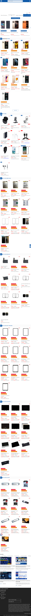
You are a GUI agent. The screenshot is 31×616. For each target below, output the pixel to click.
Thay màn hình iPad (12, 608)
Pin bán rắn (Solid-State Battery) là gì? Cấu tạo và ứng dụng (7, 581)
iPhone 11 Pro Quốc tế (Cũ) (24, 69)
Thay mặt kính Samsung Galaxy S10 (15, 230)
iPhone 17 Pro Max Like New (14, 32)
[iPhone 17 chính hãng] (25, 25)
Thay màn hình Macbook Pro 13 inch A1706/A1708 (5, 435)
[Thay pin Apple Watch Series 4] (25, 260)
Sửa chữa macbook (6, 401)
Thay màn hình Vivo (21, 611)
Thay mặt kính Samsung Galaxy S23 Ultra (5, 230)
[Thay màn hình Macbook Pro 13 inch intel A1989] (15, 426)
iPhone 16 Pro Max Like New (4, 32)
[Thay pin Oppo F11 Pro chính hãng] (5, 184)
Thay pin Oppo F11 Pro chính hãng (4, 193)
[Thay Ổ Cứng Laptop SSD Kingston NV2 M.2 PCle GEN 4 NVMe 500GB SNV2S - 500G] (5, 520)
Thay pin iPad (17, 609)
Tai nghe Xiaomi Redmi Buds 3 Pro (5, 126)
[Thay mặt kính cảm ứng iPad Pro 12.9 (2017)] (25, 368)
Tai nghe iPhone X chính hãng (15, 140)
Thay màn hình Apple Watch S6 (25, 304)
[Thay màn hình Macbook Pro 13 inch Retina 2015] (25, 407)
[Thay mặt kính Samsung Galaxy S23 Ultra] (5, 221)
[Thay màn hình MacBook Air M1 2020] (5, 407)
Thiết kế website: (26, 613)
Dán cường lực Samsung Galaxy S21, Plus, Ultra (15, 156)
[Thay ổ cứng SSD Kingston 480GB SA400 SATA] (25, 483)
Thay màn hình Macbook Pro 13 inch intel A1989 (15, 435)
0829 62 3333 (2, 598)
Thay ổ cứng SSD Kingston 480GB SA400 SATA (24, 493)
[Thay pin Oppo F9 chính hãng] (25, 184)
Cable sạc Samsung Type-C (24, 140)
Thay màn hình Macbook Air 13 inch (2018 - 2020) (25, 435)
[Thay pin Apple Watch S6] (5, 260)
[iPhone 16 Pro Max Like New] (5, 25)
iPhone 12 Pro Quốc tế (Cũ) (4, 52)
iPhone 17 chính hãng (23, 32)
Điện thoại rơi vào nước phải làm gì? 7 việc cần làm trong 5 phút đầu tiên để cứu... (23, 566)
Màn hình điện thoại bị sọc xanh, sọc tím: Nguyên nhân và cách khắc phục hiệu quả (7, 566)
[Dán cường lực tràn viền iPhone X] (25, 150)
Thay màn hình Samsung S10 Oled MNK (5, 248)
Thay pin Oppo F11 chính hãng (15, 193)
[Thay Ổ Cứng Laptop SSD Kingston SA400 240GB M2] (25, 502)
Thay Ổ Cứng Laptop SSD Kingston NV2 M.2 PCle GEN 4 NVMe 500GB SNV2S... (5, 529)
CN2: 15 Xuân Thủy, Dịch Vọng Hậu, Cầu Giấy (3, 595)
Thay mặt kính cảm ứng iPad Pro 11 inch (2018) (15, 377)
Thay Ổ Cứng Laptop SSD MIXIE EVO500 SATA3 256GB (5, 548)
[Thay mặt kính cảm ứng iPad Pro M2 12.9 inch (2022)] (25, 331)
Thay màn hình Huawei (15, 611)
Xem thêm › (6, 556)
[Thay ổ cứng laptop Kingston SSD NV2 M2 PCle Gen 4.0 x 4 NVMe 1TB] (5, 483)
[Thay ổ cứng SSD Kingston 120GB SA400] (15, 502)
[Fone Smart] (1, 1)
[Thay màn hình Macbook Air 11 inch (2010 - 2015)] (5, 444)
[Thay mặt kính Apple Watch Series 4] (5, 295)
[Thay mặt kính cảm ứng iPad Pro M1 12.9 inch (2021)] (15, 350)
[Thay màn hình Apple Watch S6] (25, 295)
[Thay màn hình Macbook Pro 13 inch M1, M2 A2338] (15, 407)
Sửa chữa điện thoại (7, 178)
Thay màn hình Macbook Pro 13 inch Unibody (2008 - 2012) (15, 453)
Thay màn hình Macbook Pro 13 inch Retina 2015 (25, 417)
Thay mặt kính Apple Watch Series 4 (5, 305)
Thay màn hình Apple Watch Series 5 (4, 320)
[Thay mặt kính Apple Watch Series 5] (25, 278)
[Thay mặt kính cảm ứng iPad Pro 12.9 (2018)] (5, 368)
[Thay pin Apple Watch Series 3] (5, 278)
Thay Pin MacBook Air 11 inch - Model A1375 (25, 453)
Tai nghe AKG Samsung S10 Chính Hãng (4, 172)
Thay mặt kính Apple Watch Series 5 (25, 284)
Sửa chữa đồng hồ (6, 254)
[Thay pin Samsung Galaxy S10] (25, 202)
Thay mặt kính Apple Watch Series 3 (15, 305)
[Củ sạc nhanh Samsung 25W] (5, 150)
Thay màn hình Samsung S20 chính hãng (25, 230)
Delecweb (30, 613)
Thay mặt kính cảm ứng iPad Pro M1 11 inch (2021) (25, 359)
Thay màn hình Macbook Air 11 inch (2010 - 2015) (5, 453)
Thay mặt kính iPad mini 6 (14, 340)
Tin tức (1, 554)
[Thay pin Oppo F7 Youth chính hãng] (5, 202)
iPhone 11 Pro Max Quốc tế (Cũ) (15, 69)
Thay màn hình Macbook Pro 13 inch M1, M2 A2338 (15, 417)
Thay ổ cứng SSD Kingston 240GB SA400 (4, 511)
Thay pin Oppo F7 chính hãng (15, 211)
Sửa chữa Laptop (6, 477)
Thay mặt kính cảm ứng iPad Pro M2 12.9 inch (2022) (25, 341)
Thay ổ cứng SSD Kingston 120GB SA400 (14, 511)
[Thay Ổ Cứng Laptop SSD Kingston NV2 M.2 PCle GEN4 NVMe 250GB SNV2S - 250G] (15, 520)
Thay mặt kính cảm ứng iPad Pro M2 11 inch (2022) (5, 359)
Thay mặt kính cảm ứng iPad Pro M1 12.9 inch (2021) (15, 359)
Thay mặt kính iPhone (24, 605)
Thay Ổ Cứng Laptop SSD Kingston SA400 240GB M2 (24, 511)
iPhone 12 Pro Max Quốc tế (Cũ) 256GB (5, 104)
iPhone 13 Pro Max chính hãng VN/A (15, 53)
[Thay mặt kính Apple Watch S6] (15, 278)
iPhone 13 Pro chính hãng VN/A (25, 52)
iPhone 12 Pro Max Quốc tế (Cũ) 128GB (25, 87)
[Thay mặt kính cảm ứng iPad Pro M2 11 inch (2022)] (5, 350)
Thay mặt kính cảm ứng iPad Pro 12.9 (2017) (25, 377)
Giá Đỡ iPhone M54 (13, 125)
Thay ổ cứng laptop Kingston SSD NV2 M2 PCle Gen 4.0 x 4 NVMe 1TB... (5, 493)
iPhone (6, 38)
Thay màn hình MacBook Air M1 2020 (5, 417)
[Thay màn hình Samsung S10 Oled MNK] (5, 239)
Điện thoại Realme (25, 604)
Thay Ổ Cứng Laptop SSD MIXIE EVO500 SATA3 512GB (25, 529)
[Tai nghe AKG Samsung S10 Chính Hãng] (5, 166)
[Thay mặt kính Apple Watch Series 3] (15, 295)
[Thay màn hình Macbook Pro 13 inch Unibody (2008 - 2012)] (15, 444)
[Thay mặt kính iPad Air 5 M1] (5, 331)
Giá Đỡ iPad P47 (23, 125)
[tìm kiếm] (22, 1)
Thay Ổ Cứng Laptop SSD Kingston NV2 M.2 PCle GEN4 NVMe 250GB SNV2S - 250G (15, 529)
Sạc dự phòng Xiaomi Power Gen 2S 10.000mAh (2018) (5, 141)
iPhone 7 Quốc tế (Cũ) (14, 86)
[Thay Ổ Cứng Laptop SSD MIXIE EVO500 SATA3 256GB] (5, 538)
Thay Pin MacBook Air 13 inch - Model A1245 (5, 472)
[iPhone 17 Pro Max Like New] (15, 25)
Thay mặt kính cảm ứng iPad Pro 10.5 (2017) (5, 396)
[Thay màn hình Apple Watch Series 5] (5, 314)
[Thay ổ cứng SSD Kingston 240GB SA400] (5, 502)
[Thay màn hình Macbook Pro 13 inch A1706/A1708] (5, 426)
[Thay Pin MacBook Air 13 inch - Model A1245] (5, 462)
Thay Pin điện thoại (13, 605)
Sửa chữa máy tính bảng (7, 325)
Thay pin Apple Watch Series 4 (25, 269)
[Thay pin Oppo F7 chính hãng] (15, 202)
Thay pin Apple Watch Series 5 (15, 269)
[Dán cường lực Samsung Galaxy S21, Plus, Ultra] (15, 150)
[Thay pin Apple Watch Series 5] (15, 260)
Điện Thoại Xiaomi (20, 604)
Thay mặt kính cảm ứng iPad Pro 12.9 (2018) (5, 377)
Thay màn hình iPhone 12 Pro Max (24, 609)
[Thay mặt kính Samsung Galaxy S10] (15, 221)
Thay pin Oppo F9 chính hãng (25, 193)
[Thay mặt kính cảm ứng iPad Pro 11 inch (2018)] (15, 368)
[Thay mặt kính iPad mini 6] (15, 331)
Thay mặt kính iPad (26, 608)
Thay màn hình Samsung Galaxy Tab (19, 608)
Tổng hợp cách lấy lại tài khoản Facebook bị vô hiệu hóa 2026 (23, 581)
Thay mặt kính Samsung (19, 606)
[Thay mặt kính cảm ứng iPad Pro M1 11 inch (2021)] (25, 350)
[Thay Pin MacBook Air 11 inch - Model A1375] (25, 444)
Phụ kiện (4, 113)
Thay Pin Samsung (25, 606)
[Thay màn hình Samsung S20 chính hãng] (25, 221)
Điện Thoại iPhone (16, 604)
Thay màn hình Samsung (13, 606)
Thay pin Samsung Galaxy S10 (25, 211)
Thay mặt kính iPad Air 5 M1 (4, 340)
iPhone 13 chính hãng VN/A (4, 69)
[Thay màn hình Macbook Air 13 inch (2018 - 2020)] (25, 426)
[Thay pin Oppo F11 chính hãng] (15, 184)
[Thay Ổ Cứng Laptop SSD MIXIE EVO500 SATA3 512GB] (25, 520)
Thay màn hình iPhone (18, 605)
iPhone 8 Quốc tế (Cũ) (4, 86)
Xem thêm (15, 110)
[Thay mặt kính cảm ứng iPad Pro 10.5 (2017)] (5, 387)
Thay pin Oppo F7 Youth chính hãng (5, 212)
